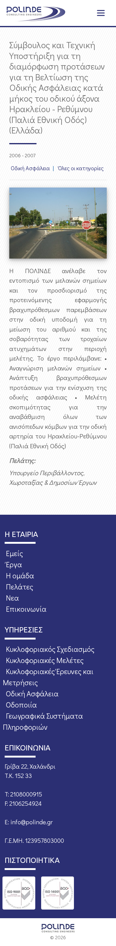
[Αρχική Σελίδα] (36, 13)
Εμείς (14, 553)
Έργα (14, 564)
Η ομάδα (20, 575)
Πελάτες (19, 586)
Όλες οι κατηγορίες (81, 168)
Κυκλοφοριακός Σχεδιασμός (50, 649)
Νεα (12, 597)
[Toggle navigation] (101, 13)
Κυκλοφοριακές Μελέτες (45, 660)
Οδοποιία (21, 704)
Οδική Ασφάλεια (30, 168)
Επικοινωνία (26, 609)
